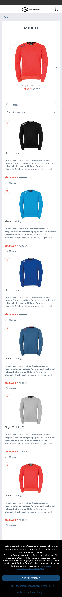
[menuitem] (5, 9)
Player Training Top (31, 85)
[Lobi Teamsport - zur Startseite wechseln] (31, 9)
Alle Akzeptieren (31, 577)
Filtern (14, 104)
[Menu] (5, 9)
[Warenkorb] (56, 8)
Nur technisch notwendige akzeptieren (32, 585)
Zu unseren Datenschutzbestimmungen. (34, 567)
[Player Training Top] (31, 62)
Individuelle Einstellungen (31, 592)
